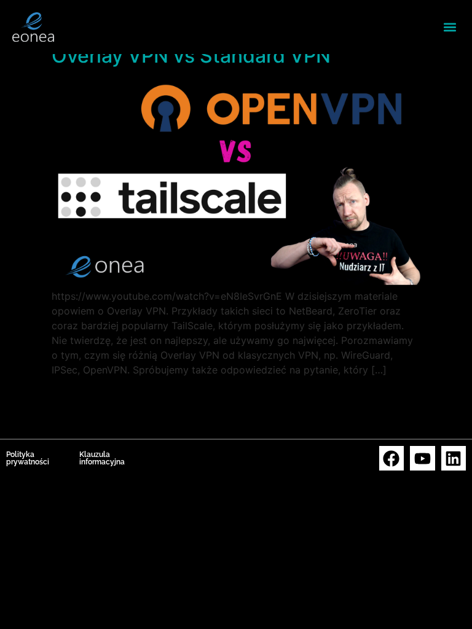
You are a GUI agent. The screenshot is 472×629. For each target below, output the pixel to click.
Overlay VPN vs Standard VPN (191, 56)
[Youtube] (422, 458)
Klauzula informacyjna (102, 458)
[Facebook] (391, 458)
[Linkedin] (453, 458)
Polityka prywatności (27, 458)
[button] (449, 27)
